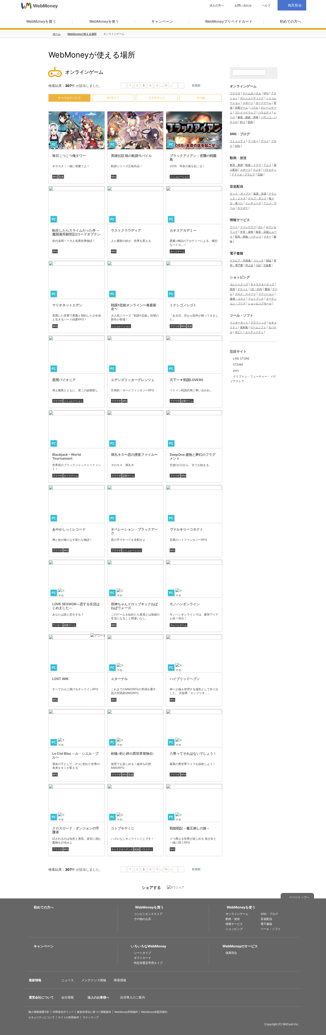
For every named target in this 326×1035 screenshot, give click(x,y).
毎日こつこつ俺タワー (69, 156)
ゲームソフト (258, 327)
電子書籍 (236, 253)
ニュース (67, 980)
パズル (254, 107)
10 (166, 85)
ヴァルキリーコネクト (186, 529)
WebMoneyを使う (104, 21)
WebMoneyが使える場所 (82, 34)
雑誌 (268, 260)
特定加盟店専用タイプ (148, 963)
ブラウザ (175, 326)
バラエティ (146, 849)
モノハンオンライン (185, 604)
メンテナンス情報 (93, 980)
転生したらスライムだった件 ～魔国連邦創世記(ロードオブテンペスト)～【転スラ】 (76, 234)
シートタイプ (142, 953)
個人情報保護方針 (38, 1012)
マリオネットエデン (67, 305)
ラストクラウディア (126, 230)
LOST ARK (60, 679)
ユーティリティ (254, 332)
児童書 (267, 265)
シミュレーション (179, 176)
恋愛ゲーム (187, 400)
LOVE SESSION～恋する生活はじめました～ (76, 606)
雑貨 (136, 849)
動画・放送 (238, 158)
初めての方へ (290, 21)
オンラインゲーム (243, 86)
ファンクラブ (248, 227)
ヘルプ (266, 5)
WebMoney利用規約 (126, 1012)
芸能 (260, 174)
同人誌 (249, 265)
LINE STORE (241, 358)
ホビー (239, 332)
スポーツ (248, 103)
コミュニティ (238, 141)
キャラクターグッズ (122, 849)
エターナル (119, 679)
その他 (200, 98)
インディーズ (253, 203)
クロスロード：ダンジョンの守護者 (75, 830)
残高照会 (231, 953)
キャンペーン (162, 21)
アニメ (267, 165)
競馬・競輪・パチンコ (248, 236)
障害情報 (120, 980)
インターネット (239, 322)
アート (234, 227)
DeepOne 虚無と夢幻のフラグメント (193, 456)
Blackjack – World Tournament (66, 456)
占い (260, 227)
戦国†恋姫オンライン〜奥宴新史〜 (133, 307)
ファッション (266, 294)
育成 (61, 176)
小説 (258, 265)
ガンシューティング (252, 98)
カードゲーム (177, 251)
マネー (267, 236)
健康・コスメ (238, 298)
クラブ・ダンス (257, 198)
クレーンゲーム (178, 625)
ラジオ (257, 169)
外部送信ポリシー (63, 1012)
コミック (258, 260)
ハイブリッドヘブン (185, 679)
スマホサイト (156, 98)
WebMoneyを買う (41, 21)
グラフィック (258, 322)
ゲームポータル (252, 93)
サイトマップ (91, 1017)
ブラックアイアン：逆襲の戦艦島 (193, 157)
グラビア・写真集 (240, 260)
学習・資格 (246, 232)
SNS (237, 146)
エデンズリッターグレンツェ (132, 380)
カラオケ (242, 208)
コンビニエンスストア (148, 914)
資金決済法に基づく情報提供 (94, 1012)
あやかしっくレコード (69, 529)
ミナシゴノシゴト (183, 305)
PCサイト (113, 98)
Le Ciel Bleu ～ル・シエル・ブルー (75, 755)
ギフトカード (142, 958)
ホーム (57, 34)
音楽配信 (236, 186)
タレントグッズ (239, 284)
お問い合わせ (243, 5)
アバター (57, 625)
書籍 (267, 289)
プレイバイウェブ (245, 112)
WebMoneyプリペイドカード (228, 21)
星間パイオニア (64, 380)
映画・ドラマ (253, 165)
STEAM (238, 364)
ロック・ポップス (240, 193)
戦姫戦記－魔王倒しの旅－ (190, 828)
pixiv (236, 370)
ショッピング (240, 277)
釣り (242, 122)
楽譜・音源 (259, 193)
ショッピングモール (260, 303)
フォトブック (256, 298)
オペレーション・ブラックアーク (134, 531)
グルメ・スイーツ (245, 294)
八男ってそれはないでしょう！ (193, 753)
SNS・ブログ (240, 134)
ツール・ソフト (241, 315)
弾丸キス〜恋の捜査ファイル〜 (134, 454)
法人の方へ (217, 5)
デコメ (265, 141)
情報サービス (240, 220)
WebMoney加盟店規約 (154, 1012)
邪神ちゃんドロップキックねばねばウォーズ (134, 606)
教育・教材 (236, 165)
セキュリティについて (41, 1017)
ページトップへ (299, 897)
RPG (55, 176)
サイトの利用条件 (68, 1017)
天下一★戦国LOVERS (186, 380)
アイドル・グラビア (243, 174)
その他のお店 (142, 919)
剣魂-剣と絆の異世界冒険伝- (132, 753)
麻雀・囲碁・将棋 (247, 117)
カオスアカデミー (183, 230)
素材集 (244, 327)
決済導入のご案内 (132, 997)
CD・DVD (256, 289)
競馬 (250, 122)
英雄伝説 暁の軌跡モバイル (131, 156)
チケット (242, 289)
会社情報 (67, 997)
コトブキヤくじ (122, 828)
